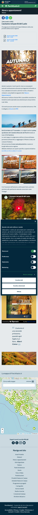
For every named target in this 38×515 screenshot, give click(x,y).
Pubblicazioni (19, 475)
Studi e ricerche (19, 491)
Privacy (16, 510)
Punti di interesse (19, 467)
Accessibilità (9, 510)
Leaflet (20, 433)
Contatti (11, 512)
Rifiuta (19, 291)
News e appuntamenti (11, 10)
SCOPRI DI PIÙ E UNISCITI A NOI (12, 151)
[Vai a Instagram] (20, 442)
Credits (17, 512)
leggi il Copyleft (22, 507)
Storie (19, 470)
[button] (14, 397)
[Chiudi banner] (35, 221)
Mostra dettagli (28, 274)
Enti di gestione (19, 462)
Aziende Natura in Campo (19, 481)
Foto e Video (19, 473)
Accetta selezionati (19, 286)
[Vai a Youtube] (24, 442)
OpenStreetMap (28, 433)
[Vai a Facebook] (13, 442)
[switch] (33, 256)
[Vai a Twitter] (16, 442)
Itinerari (19, 457)
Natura (19, 465)
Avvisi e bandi (19, 488)
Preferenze (29, 510)
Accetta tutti (19, 280)
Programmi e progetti (19, 483)
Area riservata (25, 512)
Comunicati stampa (19, 494)
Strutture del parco (19, 496)
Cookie (22, 510)
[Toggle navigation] (33, 381)
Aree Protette (19, 454)
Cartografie (19, 486)
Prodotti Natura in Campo (19, 478)
